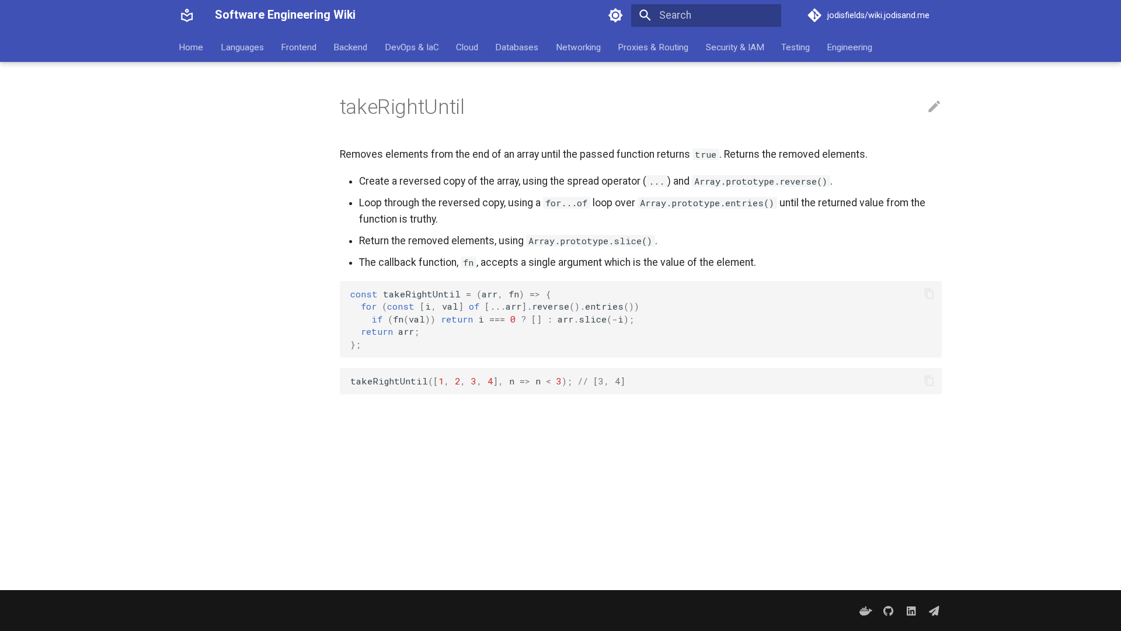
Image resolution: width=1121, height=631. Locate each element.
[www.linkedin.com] (911, 610)
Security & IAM (735, 46)
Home (191, 46)
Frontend (298, 46)
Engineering (850, 46)
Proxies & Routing (653, 46)
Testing (795, 46)
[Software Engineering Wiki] (187, 15)
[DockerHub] (865, 610)
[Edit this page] (934, 107)
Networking (578, 46)
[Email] (934, 610)
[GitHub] (888, 610)
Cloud (467, 46)
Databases (517, 46)
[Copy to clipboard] (929, 293)
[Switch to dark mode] (616, 15)
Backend (351, 46)
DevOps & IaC (412, 46)
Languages (242, 46)
